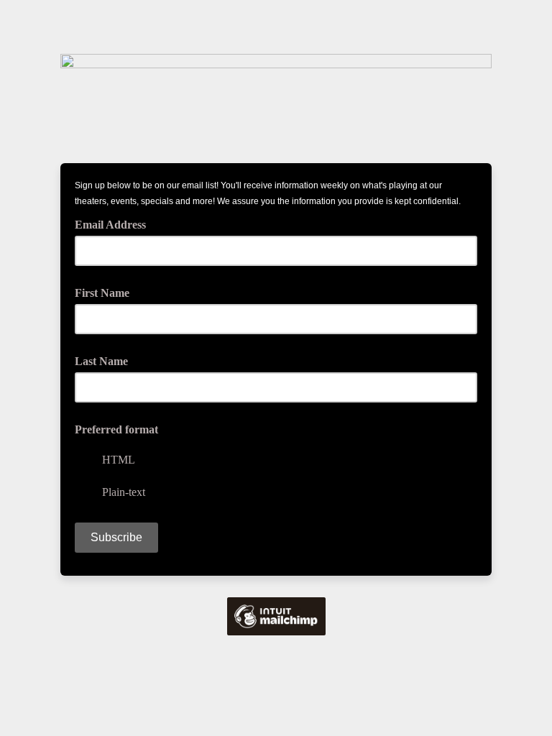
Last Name (101, 361)
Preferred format (116, 429)
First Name (102, 293)
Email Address (115, 223)
